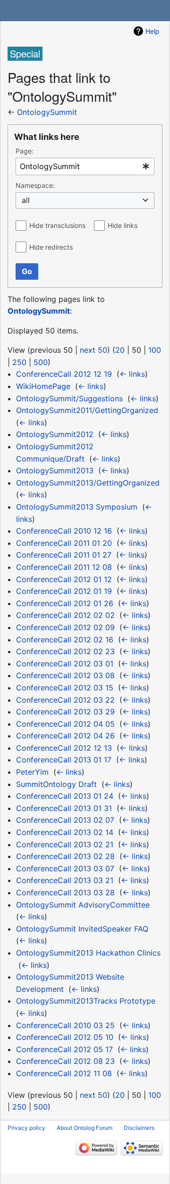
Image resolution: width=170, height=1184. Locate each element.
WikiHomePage (43, 386)
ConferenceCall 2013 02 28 (65, 856)
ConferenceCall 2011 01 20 (64, 543)
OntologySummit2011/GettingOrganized (87, 410)
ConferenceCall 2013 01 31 (64, 808)
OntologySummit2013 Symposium (76, 506)
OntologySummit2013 (55, 470)
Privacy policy (26, 1127)
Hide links (122, 225)
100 (154, 350)
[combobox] (85, 166)
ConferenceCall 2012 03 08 (65, 675)
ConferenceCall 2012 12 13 (64, 748)
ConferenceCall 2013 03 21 (64, 880)
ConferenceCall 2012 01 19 (64, 591)
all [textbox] (26, 200)
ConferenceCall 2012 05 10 (64, 1037)
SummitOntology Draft (56, 784)
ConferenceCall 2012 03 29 (65, 711)
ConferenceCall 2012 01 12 (64, 579)
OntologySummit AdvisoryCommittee (83, 904)
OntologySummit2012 (55, 434)
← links (132, 374)
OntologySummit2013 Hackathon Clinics (88, 952)
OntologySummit (47, 112)
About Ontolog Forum (84, 1127)
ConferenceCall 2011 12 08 (64, 567)
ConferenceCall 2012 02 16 (64, 639)
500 (41, 362)
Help (152, 31)
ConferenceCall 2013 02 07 (65, 820)
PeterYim (32, 772)
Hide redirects (51, 247)
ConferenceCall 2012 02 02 (65, 615)
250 (19, 362)
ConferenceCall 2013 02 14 (64, 832)
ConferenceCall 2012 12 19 (64, 374)
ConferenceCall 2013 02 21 (64, 844)
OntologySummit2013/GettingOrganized (88, 482)
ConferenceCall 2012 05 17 (64, 1049)
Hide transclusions (57, 225)
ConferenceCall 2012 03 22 (65, 700)
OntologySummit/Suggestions (69, 398)
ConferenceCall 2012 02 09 (65, 627)
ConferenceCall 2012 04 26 (65, 735)
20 (120, 350)
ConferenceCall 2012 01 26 (64, 603)
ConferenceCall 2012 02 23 (65, 651)
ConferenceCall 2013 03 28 (65, 892)
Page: (25, 151)
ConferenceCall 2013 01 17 (63, 759)
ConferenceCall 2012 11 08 (64, 1073)
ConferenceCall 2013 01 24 (64, 796)
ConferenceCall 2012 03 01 (64, 663)
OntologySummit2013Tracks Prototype (85, 1001)
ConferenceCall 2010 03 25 (65, 1025)
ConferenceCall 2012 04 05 (65, 724)
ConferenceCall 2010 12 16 (64, 530)
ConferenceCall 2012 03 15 (64, 687)
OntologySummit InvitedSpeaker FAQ (82, 928)
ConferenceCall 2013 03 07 (65, 868)
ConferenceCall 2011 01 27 (63, 555)
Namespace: (35, 185)
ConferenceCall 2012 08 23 (65, 1061)
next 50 (93, 350)
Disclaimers (139, 1127)
